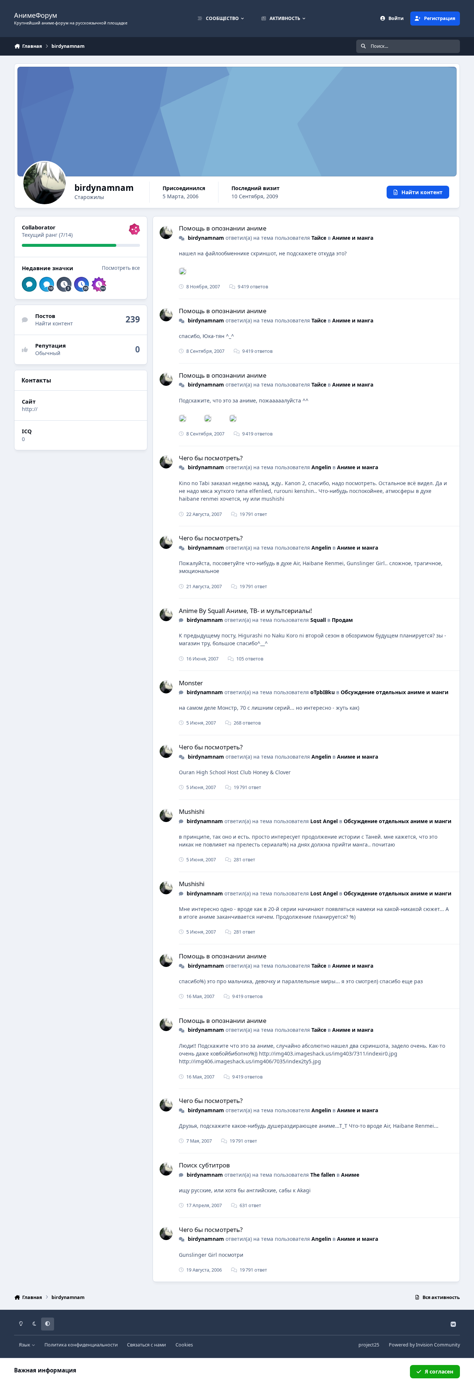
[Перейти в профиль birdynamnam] (166, 232)
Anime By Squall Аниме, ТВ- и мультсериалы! (245, 610)
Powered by (424, 1345)
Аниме (350, 1174)
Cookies (184, 1345)
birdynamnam (206, 237)
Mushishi (191, 811)
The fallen (322, 1174)
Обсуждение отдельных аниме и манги (394, 692)
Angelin (321, 467)
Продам (342, 619)
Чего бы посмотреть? (211, 458)
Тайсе (318, 237)
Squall (318, 619)
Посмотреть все (121, 268)
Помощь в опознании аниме (222, 228)
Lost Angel (324, 821)
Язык (25, 1345)
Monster (191, 683)
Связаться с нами (146, 1345)
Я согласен (439, 1371)
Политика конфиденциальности (81, 1345)
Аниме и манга (352, 237)
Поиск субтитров (204, 1165)
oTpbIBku (322, 692)
